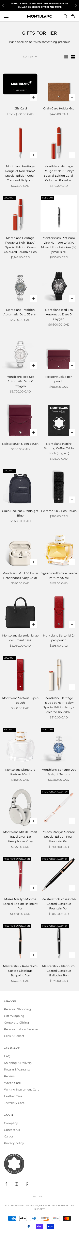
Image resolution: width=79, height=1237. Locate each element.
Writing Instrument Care (21, 1089)
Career (8, 1136)
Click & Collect (14, 1036)
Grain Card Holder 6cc (58, 108)
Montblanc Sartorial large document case (20, 638)
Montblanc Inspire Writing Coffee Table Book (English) (59, 448)
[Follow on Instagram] (17, 1184)
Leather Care (13, 1096)
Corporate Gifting (16, 1022)
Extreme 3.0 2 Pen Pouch (59, 511)
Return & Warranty (17, 1069)
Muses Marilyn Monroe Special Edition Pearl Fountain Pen (59, 836)
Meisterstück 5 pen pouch (20, 444)
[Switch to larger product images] (66, 56)
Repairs (9, 1076)
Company (11, 1123)
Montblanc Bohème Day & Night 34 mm (59, 772)
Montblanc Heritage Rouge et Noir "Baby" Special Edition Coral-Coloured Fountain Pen (20, 245)
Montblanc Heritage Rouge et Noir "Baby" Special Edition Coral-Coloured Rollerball (59, 173)
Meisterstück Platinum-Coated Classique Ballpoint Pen (58, 970)
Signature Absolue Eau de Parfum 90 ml (59, 575)
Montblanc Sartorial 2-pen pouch (59, 638)
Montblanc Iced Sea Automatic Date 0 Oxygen (59, 314)
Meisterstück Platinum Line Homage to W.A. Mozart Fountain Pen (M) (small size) (58, 245)
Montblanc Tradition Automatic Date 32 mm (20, 312)
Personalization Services (21, 1029)
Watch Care (12, 1083)
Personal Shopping (17, 1009)
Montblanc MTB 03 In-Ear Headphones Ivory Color (20, 575)
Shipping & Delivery (18, 1063)
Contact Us (12, 1130)
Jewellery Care (14, 1103)
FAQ (7, 1056)
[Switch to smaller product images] (73, 56)
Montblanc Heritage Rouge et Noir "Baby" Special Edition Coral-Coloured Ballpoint (20, 173)
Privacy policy (14, 1143)
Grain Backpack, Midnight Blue (20, 513)
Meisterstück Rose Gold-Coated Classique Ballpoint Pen (20, 970)
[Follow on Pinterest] (27, 1184)
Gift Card (20, 108)
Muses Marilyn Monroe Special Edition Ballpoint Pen (20, 903)
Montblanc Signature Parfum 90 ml (20, 772)
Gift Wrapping (14, 1016)
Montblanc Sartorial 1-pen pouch (20, 700)
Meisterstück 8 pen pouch (58, 379)
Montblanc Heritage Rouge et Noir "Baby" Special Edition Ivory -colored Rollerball (58, 705)
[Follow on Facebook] (6, 1184)
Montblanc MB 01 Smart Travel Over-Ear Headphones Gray (20, 836)
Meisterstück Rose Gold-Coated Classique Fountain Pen (59, 903)
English (37, 1196)
